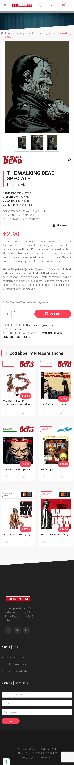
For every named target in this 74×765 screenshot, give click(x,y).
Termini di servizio (16, 670)
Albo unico (32, 325)
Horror (17, 329)
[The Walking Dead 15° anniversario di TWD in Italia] (18, 391)
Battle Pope (47, 469)
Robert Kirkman (22, 193)
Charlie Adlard (22, 196)
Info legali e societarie (18, 664)
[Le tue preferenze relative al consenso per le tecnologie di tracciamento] (6, 761)
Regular (43, 325)
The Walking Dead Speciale (54, 404)
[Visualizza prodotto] (23, 412)
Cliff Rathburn (21, 200)
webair (49, 758)
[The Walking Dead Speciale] (56, 391)
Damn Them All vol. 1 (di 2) (16, 534)
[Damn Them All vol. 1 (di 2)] (18, 521)
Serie (51, 325)
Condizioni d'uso (16, 657)
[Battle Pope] (56, 456)
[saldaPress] (22, 5)
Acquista (55, 313)
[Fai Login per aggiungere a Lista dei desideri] (68, 159)
